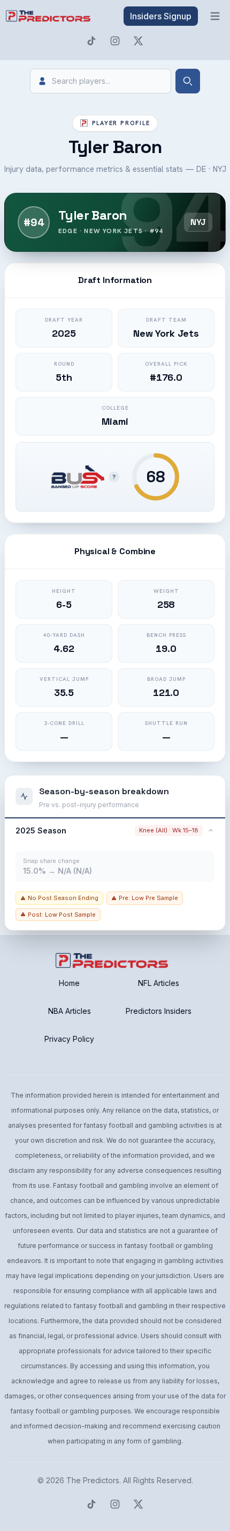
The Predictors (92, 1480)
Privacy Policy (69, 1038)
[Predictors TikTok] (91, 40)
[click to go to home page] (49, 16)
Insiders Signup (160, 16)
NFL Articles (158, 983)
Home (69, 983)
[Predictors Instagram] (115, 40)
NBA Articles (69, 1010)
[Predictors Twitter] (138, 40)
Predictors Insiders (158, 1010)
